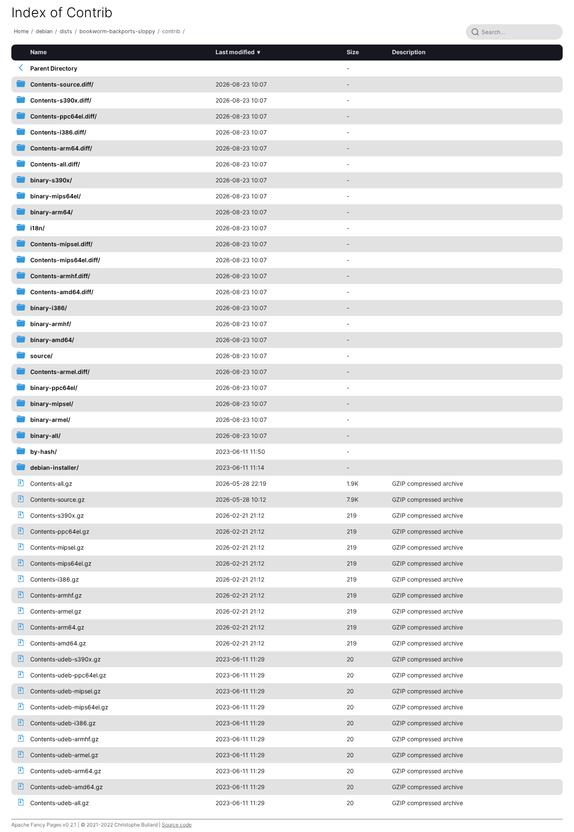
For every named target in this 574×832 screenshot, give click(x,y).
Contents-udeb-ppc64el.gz (68, 675)
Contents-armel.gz (56, 611)
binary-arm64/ (51, 212)
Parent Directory (53, 68)
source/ (41, 355)
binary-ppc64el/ (53, 387)
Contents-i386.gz (54, 579)
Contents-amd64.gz (58, 643)
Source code (177, 824)
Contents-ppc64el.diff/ (63, 116)
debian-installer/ (54, 467)
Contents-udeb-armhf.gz (64, 738)
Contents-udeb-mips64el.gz (69, 707)
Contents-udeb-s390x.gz (65, 659)
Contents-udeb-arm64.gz (65, 770)
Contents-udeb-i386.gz (63, 723)
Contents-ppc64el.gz (60, 531)
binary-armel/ (50, 419)
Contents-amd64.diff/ (61, 291)
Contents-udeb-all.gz (59, 802)
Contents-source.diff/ (61, 84)
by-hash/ (43, 451)
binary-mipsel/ (51, 403)
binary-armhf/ (50, 323)
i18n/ (37, 228)
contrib (171, 31)
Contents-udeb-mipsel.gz (65, 691)
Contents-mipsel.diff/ (61, 243)
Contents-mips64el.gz (61, 563)
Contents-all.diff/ (55, 164)
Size (353, 51)
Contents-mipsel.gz (57, 547)
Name (38, 51)
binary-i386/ (48, 307)
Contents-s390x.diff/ (60, 100)
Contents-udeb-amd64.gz (66, 786)
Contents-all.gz (51, 483)
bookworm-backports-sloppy (117, 31)
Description (409, 51)
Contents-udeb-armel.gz (64, 754)
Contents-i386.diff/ (58, 132)
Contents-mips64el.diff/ (65, 259)
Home (21, 31)
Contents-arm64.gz (57, 627)
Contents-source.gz (57, 499)
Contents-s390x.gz (57, 515)
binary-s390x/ (51, 180)
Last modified (235, 51)
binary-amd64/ (52, 339)
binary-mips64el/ (55, 196)
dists (66, 31)
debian (44, 31)
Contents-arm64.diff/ (61, 148)
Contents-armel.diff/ (60, 371)
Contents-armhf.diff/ (60, 275)
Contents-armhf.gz (56, 595)
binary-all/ (45, 435)
